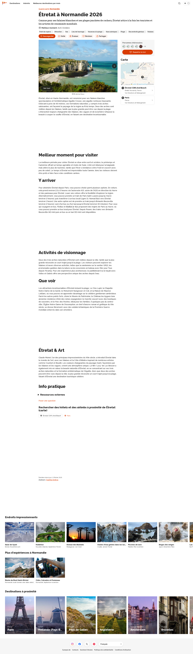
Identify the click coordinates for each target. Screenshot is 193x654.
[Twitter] (86, 644)
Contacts (75, 650)
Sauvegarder (48, 36)
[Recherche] (179, 3)
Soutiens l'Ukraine (86, 650)
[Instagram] (72, 644)
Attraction (58, 32)
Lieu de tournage (78, 32)
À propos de (66, 650)
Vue (66, 32)
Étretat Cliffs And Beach (52, 416)
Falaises (150, 32)
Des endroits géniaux (136, 32)
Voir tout (46, 88)
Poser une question (47, 401)
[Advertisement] (78, 132)
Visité (63, 36)
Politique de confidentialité (103, 650)
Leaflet (134, 84)
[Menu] (187, 3)
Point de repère (45, 32)
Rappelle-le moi (139, 52)
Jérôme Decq (79, 94)
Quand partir (49, 9)
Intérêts (26, 3)
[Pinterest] (94, 644)
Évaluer (75, 36)
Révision (88, 36)
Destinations (15, 3)
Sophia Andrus (52, 480)
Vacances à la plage (95, 32)
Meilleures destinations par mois (46, 3)
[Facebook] (79, 644)
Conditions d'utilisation (123, 650)
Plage (123, 32)
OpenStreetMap (142, 84)
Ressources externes (52, 394)
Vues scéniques (111, 32)
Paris (68, 416)
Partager (102, 36)
